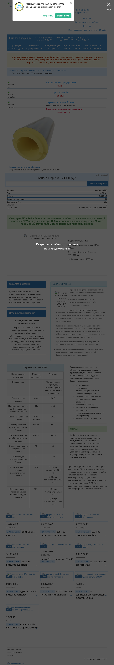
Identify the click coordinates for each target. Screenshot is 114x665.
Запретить (48, 15)
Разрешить (63, 15)
